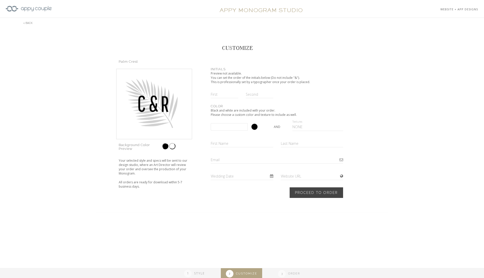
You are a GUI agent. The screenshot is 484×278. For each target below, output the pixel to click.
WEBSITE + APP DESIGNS (459, 9)
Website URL (291, 176)
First (214, 94)
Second (252, 94)
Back (29, 23)
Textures (297, 121)
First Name (219, 143)
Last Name (289, 143)
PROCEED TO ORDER (316, 193)
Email (215, 159)
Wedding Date (222, 176)
